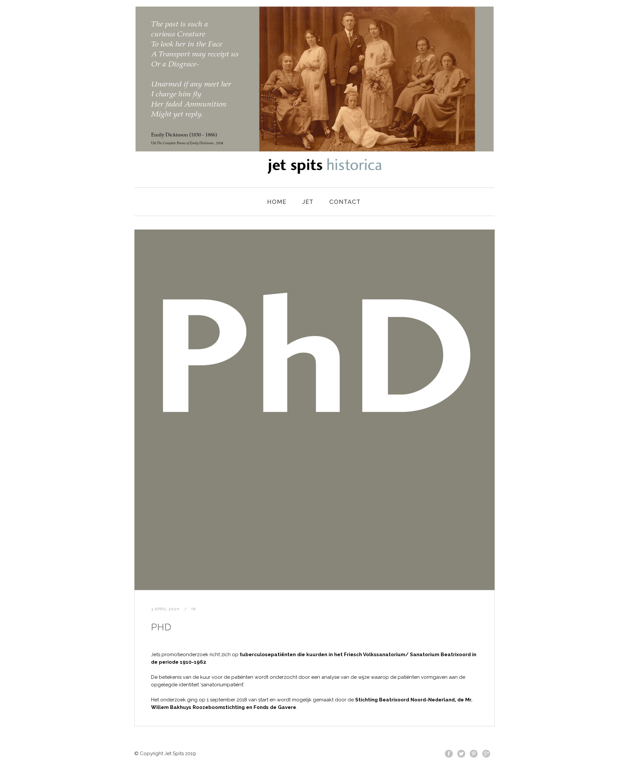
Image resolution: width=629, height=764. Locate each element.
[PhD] (314, 409)
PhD (161, 627)
